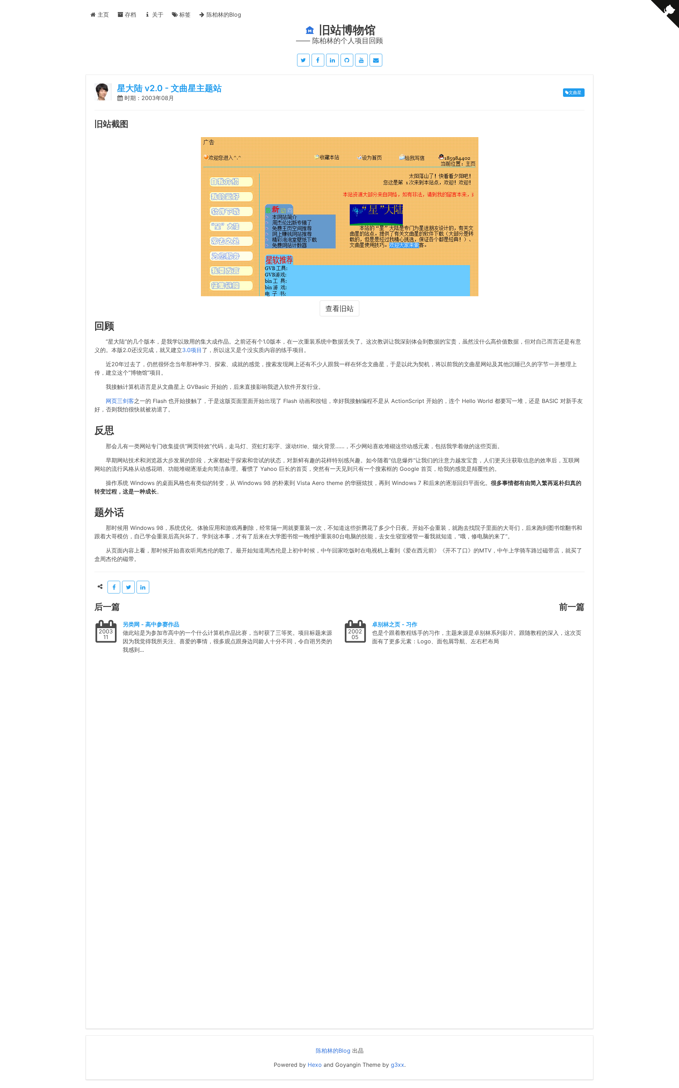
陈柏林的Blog (223, 14)
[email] (376, 60)
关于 (156, 14)
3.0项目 (192, 349)
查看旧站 (339, 308)
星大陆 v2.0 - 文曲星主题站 (169, 88)
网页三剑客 (120, 400)
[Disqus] (339, 750)
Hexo (315, 1064)
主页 (102, 14)
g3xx (397, 1064)
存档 (129, 14)
